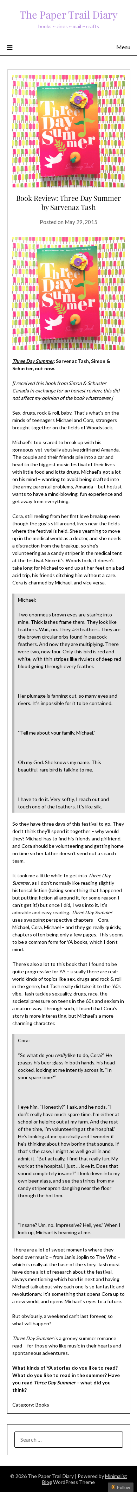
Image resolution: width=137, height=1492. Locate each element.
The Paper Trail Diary (69, 14)
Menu (123, 47)
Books (42, 1405)
